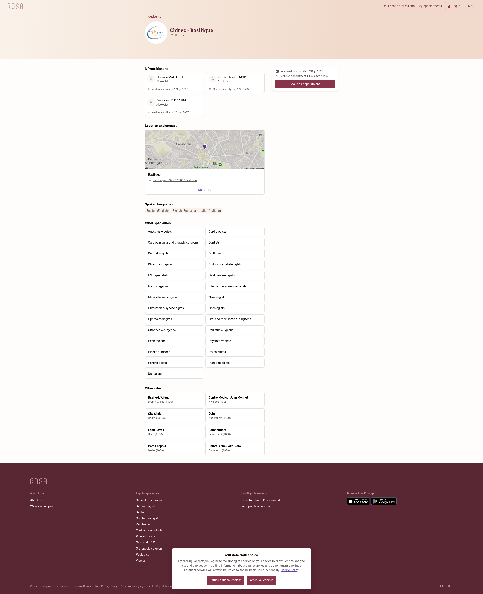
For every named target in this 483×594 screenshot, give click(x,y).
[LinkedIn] (449, 586)
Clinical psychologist (149, 530)
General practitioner (149, 500)
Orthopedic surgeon (149, 548)
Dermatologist (145, 506)
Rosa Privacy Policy (106, 586)
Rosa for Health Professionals (261, 500)
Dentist (140, 512)
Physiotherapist (146, 536)
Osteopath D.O (145, 542)
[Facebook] (441, 586)
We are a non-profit (42, 506)
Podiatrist (142, 554)
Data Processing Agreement (136, 586)
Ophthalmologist (147, 518)
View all (141, 560)
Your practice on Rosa (256, 506)
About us (36, 500)
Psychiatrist (144, 524)
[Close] (306, 553)
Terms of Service (82, 586)
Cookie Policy (289, 570)
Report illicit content (167, 586)
